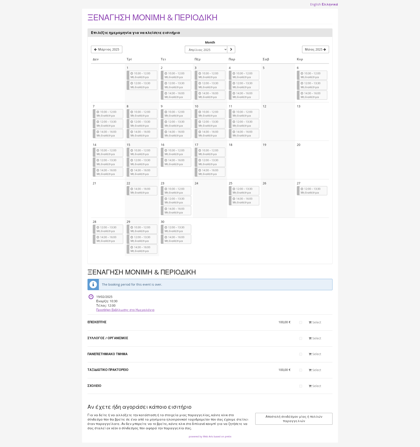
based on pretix (222, 436)
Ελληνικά (330, 4)
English (315, 4)
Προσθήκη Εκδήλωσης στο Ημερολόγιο (125, 310)
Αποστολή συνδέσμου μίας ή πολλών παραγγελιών (294, 418)
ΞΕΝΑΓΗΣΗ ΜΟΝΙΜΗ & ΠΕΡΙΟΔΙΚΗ (152, 17)
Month (210, 42)
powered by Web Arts (201, 436)
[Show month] (231, 49)
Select (316, 322)
